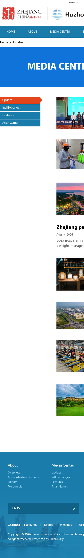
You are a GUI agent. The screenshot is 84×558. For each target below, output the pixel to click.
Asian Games (60, 486)
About (13, 465)
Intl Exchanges (61, 477)
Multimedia (15, 486)
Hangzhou (31, 525)
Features (57, 482)
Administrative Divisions (23, 477)
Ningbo (49, 525)
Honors (12, 482)
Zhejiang (14, 525)
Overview (14, 472)
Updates (17, 42)
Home (4, 42)
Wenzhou (66, 525)
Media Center (63, 465)
